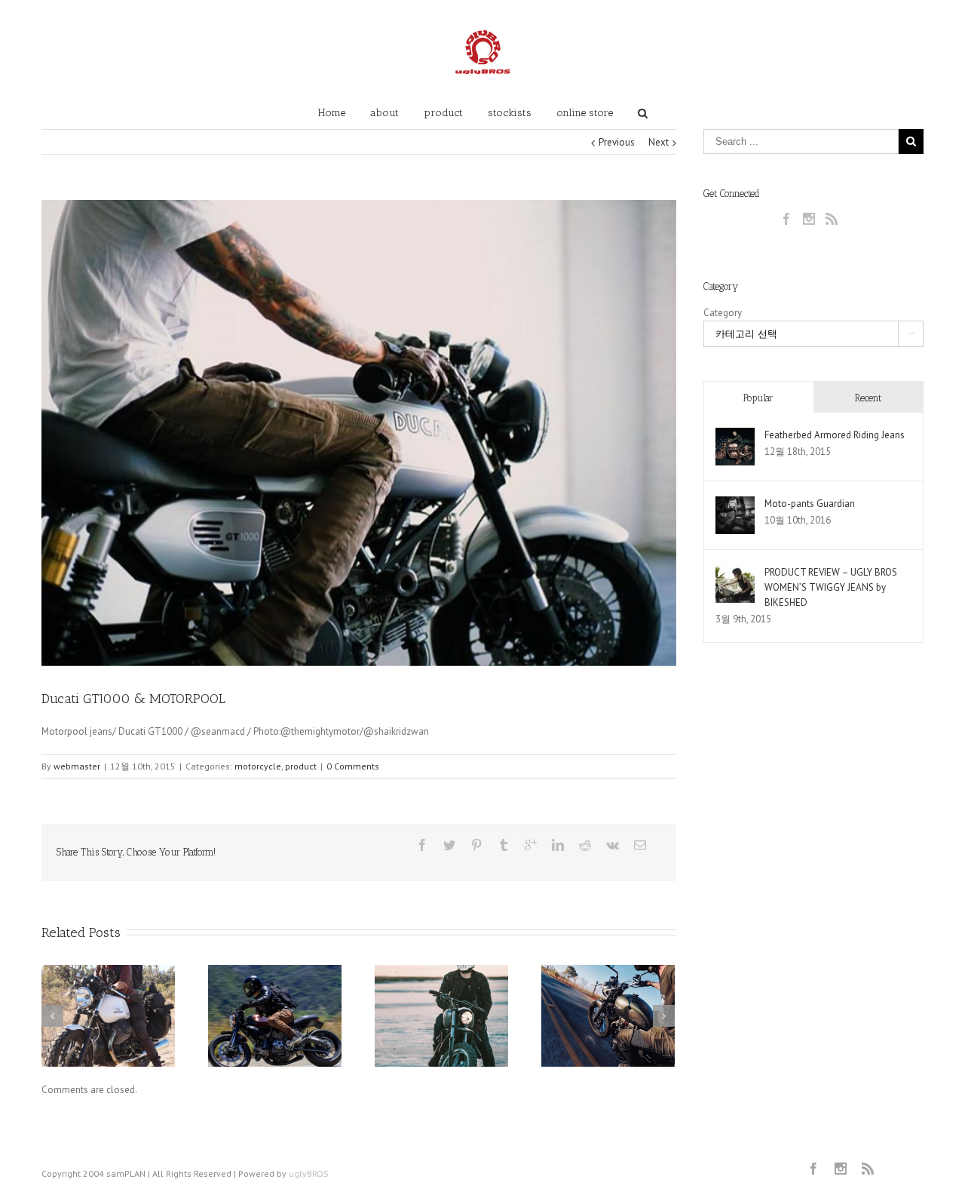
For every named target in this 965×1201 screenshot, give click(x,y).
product (443, 112)
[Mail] (640, 845)
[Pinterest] (476, 845)
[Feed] (832, 219)
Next (658, 142)
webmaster (77, 766)
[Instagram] (809, 219)
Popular (758, 398)
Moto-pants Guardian (809, 503)
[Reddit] (585, 845)
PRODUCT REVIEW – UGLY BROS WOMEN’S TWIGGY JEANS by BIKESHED (830, 587)
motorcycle (257, 766)
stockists (510, 112)
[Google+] (531, 845)
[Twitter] (449, 845)
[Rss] (868, 1169)
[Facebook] (422, 845)
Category (722, 312)
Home (331, 112)
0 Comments (352, 766)
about (384, 112)
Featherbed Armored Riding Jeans (834, 434)
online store (584, 112)
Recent (868, 398)
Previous (617, 142)
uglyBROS (309, 1173)
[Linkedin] (558, 845)
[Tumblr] (504, 845)
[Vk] (612, 845)
